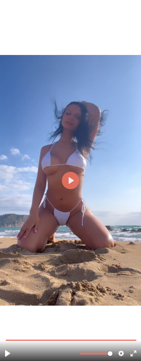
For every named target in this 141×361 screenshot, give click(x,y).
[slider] (71, 339)
